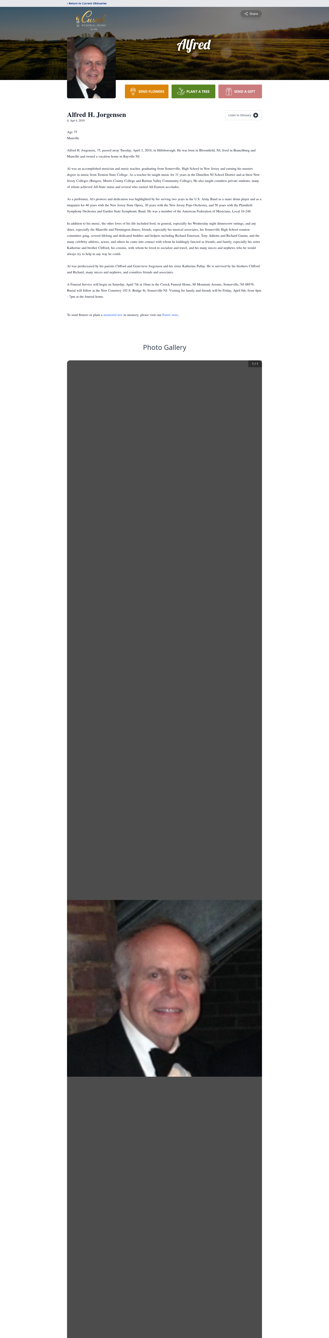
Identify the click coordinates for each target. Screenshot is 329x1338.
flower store (170, 314)
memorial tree (113, 314)
